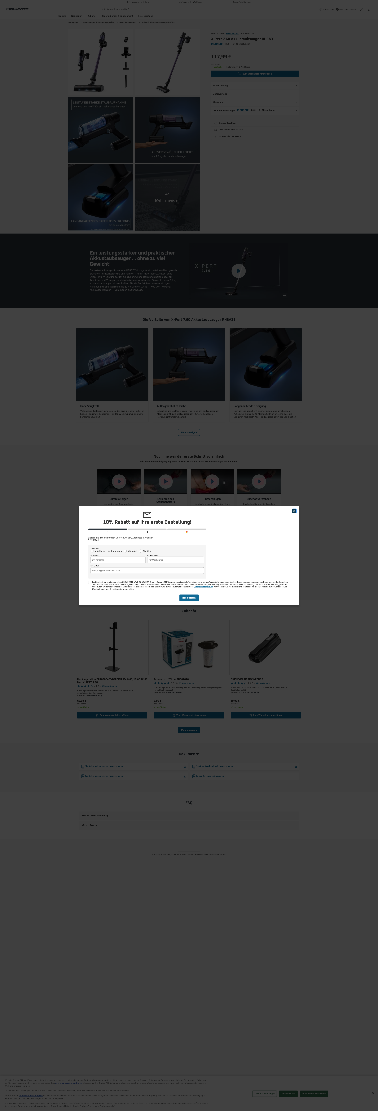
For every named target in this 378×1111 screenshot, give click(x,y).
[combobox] (118, 560)
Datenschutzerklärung (203, 587)
